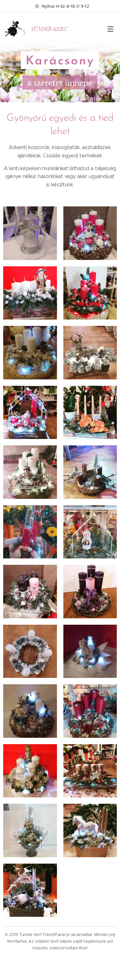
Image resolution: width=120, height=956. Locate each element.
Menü (110, 28)
